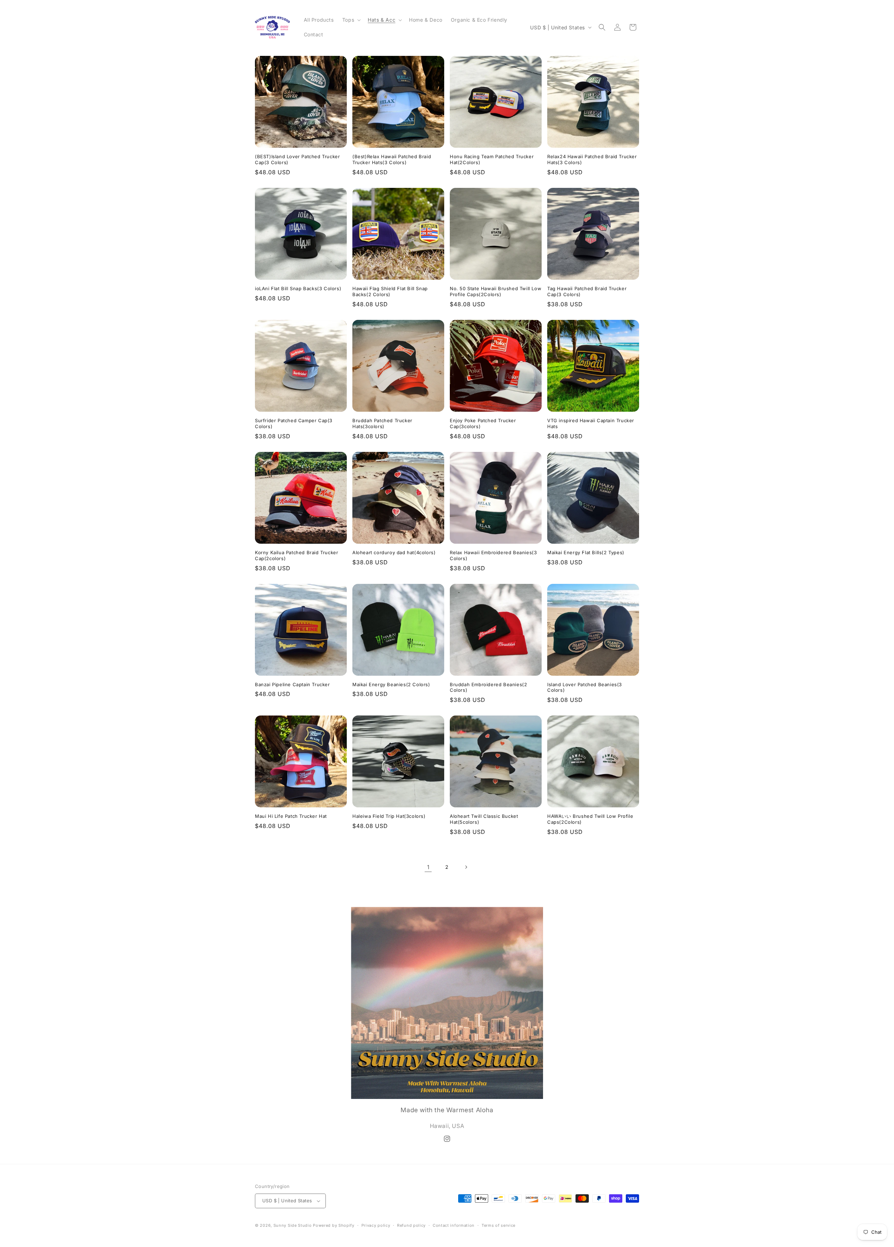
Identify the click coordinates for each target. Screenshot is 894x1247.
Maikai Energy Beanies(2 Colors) (391, 684)
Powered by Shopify (333, 1225)
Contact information (454, 1225)
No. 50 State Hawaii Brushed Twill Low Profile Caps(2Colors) (495, 291)
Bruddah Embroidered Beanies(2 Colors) (488, 687)
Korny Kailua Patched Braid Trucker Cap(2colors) (296, 555)
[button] (351, 20)
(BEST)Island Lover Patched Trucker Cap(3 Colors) (297, 159)
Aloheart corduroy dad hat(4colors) (393, 552)
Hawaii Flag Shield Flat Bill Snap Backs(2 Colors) (390, 291)
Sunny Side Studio (292, 1225)
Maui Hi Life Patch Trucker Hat (291, 816)
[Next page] (466, 867)
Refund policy (411, 1225)
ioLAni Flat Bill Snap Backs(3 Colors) (298, 288)
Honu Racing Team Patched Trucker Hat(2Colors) (492, 159)
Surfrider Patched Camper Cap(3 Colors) (293, 423)
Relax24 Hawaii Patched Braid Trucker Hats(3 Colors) (592, 159)
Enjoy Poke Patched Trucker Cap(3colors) (483, 423)
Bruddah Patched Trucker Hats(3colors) (382, 423)
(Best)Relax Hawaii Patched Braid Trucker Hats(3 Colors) (391, 159)
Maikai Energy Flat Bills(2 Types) (585, 552)
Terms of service (498, 1225)
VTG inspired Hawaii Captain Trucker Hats (590, 423)
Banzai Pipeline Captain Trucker (292, 684)
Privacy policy (375, 1225)
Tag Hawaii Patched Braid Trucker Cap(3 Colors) (586, 291)
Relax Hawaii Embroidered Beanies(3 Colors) (493, 555)
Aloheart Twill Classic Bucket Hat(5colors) (484, 819)
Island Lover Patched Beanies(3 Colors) (584, 687)
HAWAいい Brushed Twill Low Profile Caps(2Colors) (590, 819)
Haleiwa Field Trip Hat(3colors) (389, 816)
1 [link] (428, 867)
